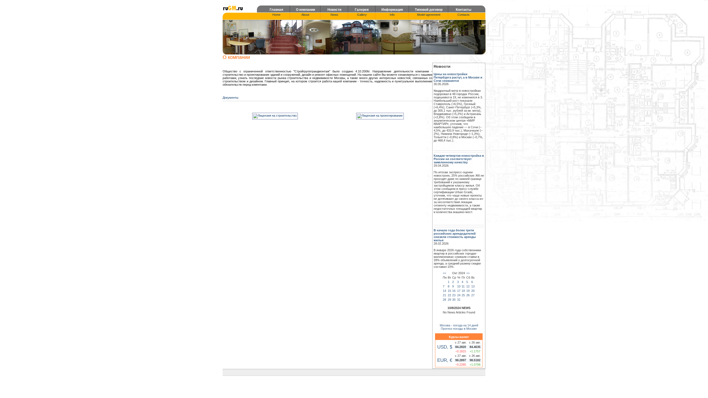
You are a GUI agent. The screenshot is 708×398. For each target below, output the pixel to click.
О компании (305, 10)
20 (473, 290)
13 (473, 286)
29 (449, 299)
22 (449, 295)
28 (444, 299)
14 (444, 290)
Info (392, 14)
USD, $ (444, 346)
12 (468, 286)
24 (458, 295)
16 (453, 290)
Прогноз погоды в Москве (459, 328)
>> (468, 273)
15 (449, 290)
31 (458, 299)
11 (463, 286)
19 (468, 290)
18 (463, 290)
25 (463, 295)
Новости (334, 10)
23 (453, 295)
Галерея (362, 10)
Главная (276, 10)
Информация (392, 10)
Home (276, 14)
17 (458, 290)
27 (473, 295)
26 (468, 295)
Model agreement (428, 14)
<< (444, 273)
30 (453, 299)
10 (458, 286)
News (334, 14)
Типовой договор (428, 10)
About (305, 14)
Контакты (463, 10)
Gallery (362, 14)
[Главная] (233, 10)
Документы (230, 97)
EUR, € (444, 360)
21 (444, 295)
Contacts (463, 14)
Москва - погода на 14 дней (459, 325)
